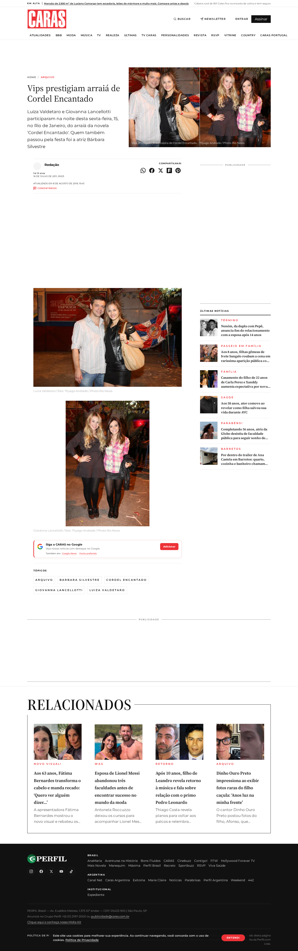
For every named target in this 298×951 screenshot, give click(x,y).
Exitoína (139, 880)
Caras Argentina (117, 880)
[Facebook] (41, 871)
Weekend (238, 880)
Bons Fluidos (151, 861)
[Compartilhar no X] (160, 170)
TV (99, 35)
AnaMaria (94, 861)
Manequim (117, 865)
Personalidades (175, 35)
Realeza (112, 35)
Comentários (47, 188)
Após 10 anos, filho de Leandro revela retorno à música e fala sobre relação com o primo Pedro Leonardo (178, 787)
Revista (200, 35)
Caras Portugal (273, 35)
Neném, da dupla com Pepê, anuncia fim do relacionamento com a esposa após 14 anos (245, 330)
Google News (69, 553)
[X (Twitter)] (51, 871)
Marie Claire (157, 880)
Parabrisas (192, 880)
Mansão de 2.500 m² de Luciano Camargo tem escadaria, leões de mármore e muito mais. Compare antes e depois (116, 3)
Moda (71, 35)
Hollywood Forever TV (238, 861)
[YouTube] (61, 871)
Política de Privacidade (46, 935)
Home (31, 77)
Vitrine (230, 35)
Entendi (233, 937)
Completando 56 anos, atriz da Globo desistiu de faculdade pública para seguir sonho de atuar (244, 433)
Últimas (130, 35)
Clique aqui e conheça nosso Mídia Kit (54, 922)
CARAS (169, 861)
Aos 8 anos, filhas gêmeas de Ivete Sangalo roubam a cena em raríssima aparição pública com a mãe (245, 356)
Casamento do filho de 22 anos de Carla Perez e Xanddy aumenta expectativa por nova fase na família (244, 382)
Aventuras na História (121, 861)
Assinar (261, 19)
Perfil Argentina (216, 880)
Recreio (169, 865)
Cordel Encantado (126, 579)
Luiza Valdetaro (107, 590)
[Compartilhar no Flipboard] (169, 170)
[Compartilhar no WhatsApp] (143, 170)
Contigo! (200, 861)
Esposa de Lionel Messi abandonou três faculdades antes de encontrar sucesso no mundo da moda (117, 787)
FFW (214, 861)
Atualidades (40, 35)
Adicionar (169, 546)
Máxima (134, 865)
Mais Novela (96, 865)
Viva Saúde (217, 865)
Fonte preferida (88, 553)
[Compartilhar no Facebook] (152, 170)
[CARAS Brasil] (47, 19)
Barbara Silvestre (80, 579)
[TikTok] (71, 871)
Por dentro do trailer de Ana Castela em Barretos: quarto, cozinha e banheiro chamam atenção (243, 459)
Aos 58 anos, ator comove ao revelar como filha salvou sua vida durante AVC (243, 407)
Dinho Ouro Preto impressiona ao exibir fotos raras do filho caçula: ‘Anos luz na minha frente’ (237, 787)
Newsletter (215, 18)
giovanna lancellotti (59, 590)
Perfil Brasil (152, 865)
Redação (52, 165)
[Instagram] (31, 871)
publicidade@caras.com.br (110, 916)
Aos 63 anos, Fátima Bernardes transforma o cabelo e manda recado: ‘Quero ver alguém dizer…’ (57, 787)
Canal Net (94, 880)
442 (251, 880)
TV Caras (149, 35)
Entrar (241, 18)
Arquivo (48, 77)
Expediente (95, 895)
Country (248, 35)
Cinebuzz (184, 861)
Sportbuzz (186, 865)
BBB (59, 35)
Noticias (175, 880)
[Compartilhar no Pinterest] (178, 170)
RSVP (215, 35)
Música (86, 35)
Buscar (184, 18)
